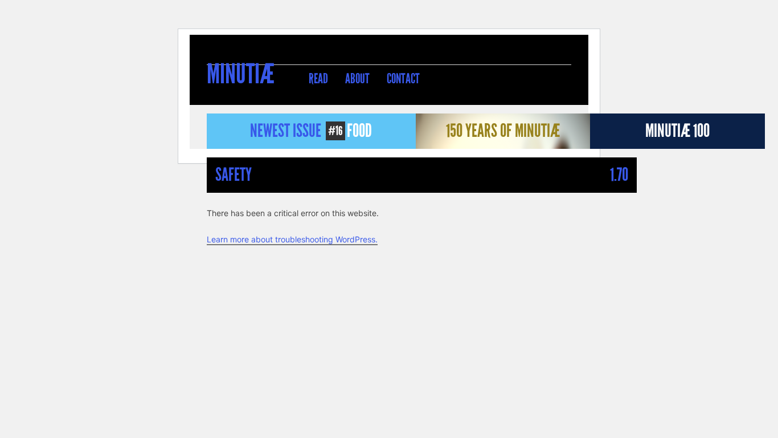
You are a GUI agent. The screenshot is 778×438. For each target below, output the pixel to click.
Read (318, 79)
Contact (403, 79)
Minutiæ (241, 75)
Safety (233, 175)
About (357, 79)
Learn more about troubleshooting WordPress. (292, 239)
